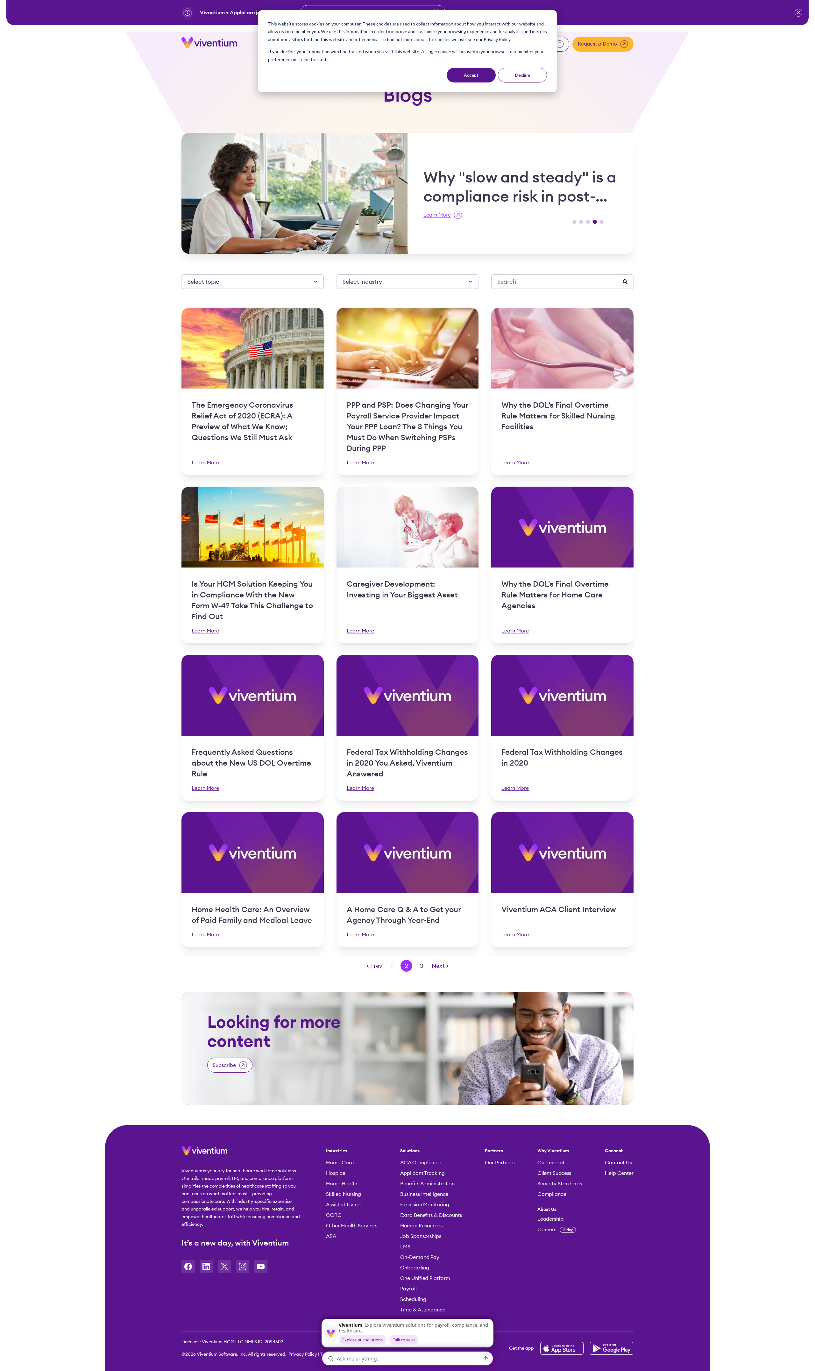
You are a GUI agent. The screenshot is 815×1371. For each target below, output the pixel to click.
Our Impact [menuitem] (550, 1162)
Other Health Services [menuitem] (351, 1225)
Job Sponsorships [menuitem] (420, 1236)
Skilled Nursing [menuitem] (343, 1194)
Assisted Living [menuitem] (343, 1204)
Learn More (437, 215)
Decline (522, 75)
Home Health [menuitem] (341, 1183)
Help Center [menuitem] (619, 1173)
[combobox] (560, 282)
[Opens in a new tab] (188, 1266)
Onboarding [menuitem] (414, 1267)
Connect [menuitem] (614, 1151)
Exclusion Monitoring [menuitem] (424, 1204)
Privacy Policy (302, 1354)
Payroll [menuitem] (408, 1288)
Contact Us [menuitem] (618, 1162)
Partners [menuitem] (494, 1151)
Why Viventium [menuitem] (553, 1151)
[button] (798, 13)
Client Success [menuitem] (554, 1173)
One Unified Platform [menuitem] (425, 1278)
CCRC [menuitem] (334, 1215)
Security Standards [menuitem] (559, 1183)
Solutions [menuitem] (409, 1151)
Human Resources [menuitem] (421, 1225)
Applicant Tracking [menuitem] (422, 1173)
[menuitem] (559, 1209)
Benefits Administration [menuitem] (427, 1183)
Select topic (203, 282)
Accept (471, 75)
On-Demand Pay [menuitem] (419, 1257)
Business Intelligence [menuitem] (424, 1194)
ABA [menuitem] (331, 1236)
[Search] (625, 282)
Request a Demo (597, 43)
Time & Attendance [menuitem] (422, 1309)
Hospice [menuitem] (335, 1173)
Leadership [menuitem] (550, 1219)
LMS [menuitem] (405, 1246)
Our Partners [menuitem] (499, 1162)
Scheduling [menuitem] (413, 1299)
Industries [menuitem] (336, 1151)
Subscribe (224, 1065)
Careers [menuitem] (555, 1229)
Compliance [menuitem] (551, 1194)
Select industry (362, 282)
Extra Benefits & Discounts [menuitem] (431, 1215)
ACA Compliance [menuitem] (420, 1162)
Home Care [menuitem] (339, 1162)
